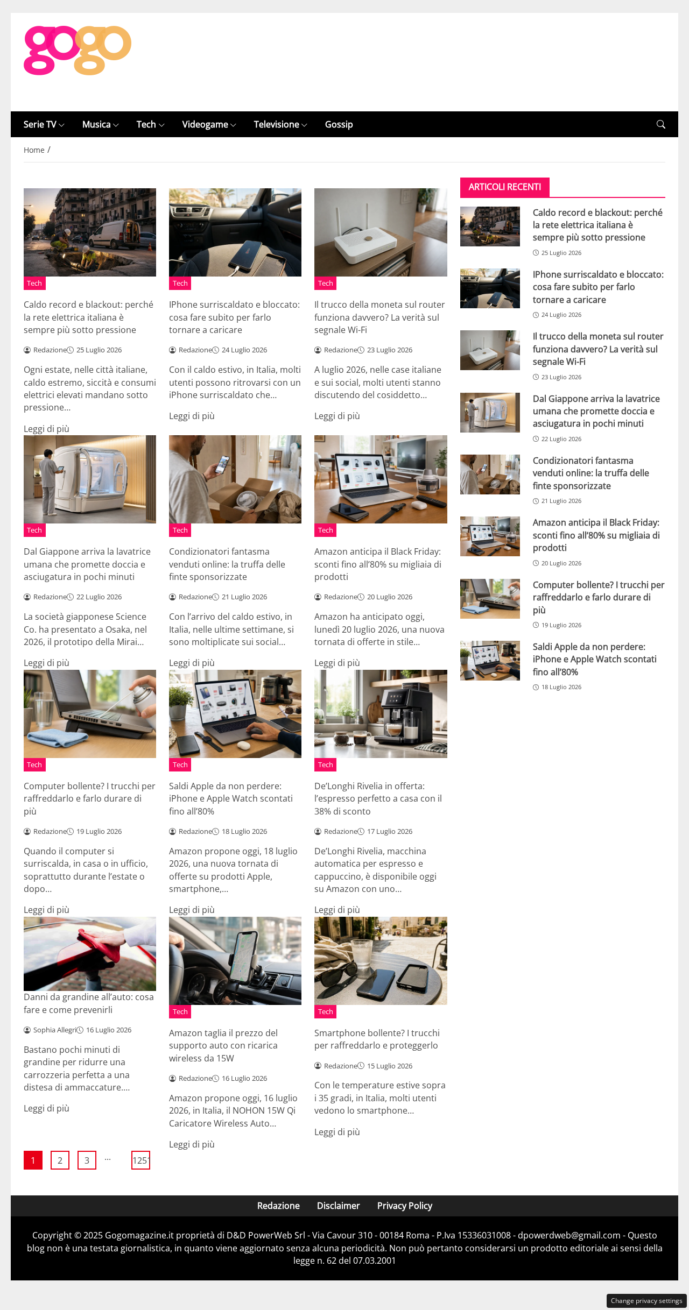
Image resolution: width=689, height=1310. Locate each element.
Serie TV (40, 124)
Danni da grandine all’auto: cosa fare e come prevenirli (89, 1003)
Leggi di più (46, 429)
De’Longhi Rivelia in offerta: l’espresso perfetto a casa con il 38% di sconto (378, 798)
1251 (141, 1160)
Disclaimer (338, 1206)
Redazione (278, 1206)
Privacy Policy (404, 1206)
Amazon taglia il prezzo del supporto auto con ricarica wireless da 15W (223, 1045)
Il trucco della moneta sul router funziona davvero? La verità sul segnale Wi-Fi (379, 317)
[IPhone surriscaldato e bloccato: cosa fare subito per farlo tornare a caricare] (490, 288)
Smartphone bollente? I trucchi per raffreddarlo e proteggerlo (377, 1039)
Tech (146, 124)
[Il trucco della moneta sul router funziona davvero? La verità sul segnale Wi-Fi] (490, 350)
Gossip (339, 124)
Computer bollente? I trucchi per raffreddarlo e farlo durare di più (90, 798)
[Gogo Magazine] (77, 61)
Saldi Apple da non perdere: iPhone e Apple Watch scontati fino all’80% (231, 798)
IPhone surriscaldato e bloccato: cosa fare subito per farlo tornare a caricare (234, 317)
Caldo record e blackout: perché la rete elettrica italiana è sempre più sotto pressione (88, 317)
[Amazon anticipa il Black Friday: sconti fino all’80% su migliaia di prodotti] (490, 536)
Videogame (205, 124)
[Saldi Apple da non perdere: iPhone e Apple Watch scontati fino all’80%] (490, 661)
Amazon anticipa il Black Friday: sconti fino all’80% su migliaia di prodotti (377, 564)
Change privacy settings (647, 1300)
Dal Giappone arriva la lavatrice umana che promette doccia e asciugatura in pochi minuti (87, 564)
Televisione (276, 124)
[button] (661, 124)
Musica (96, 124)
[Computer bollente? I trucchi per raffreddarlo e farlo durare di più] (490, 598)
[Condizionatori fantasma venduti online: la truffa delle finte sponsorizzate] (490, 474)
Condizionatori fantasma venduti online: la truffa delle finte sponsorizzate (227, 564)
